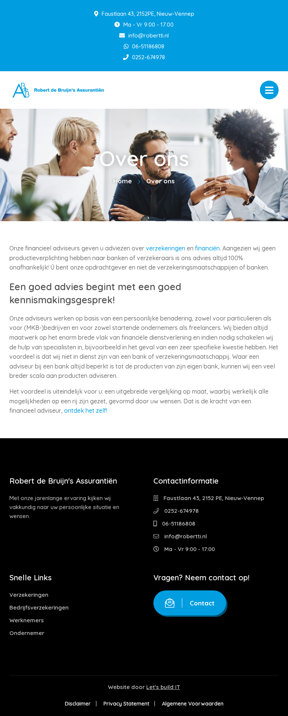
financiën (207, 248)
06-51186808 (147, 46)
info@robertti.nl (148, 35)
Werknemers (26, 620)
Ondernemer (26, 633)
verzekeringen (165, 248)
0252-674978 (147, 57)
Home (122, 181)
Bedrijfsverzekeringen (39, 607)
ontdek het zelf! (85, 410)
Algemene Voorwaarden (193, 703)
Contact (202, 603)
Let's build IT (163, 687)
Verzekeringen (28, 594)
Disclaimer (78, 703)
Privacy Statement (126, 703)
